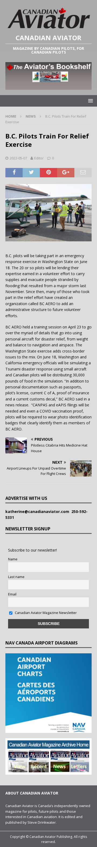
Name (13, 559)
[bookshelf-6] (48, 86)
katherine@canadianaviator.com (38, 511)
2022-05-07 (18, 158)
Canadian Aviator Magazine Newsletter (45, 612)
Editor (39, 158)
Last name (16, 577)
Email (12, 594)
